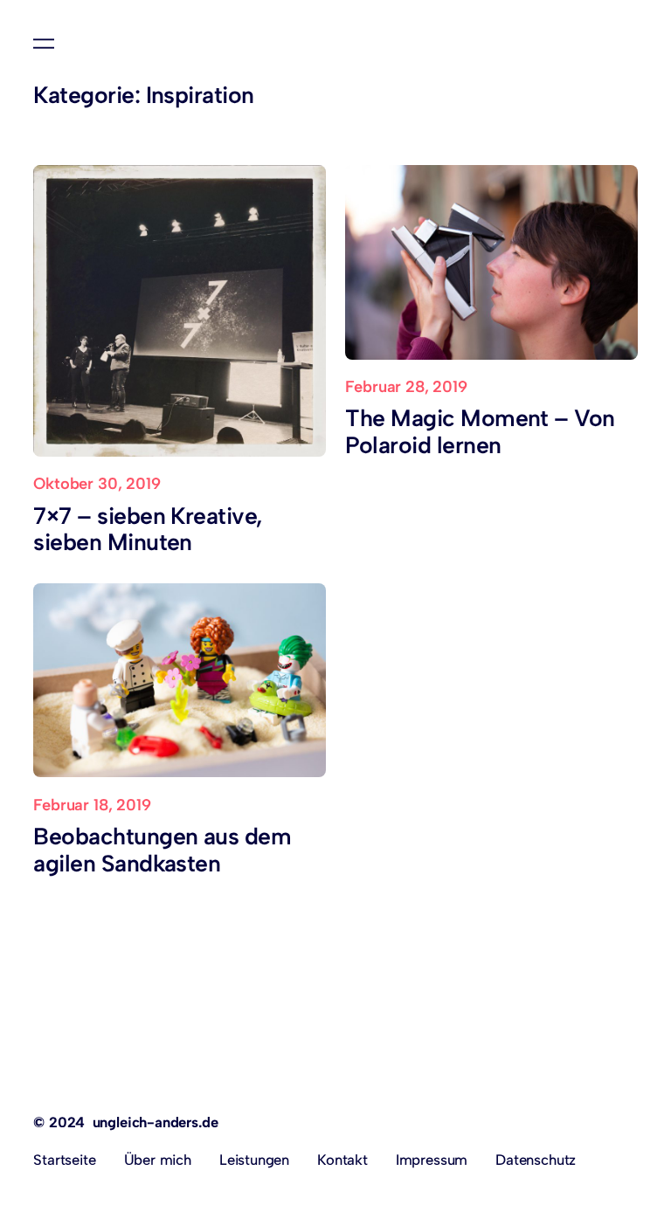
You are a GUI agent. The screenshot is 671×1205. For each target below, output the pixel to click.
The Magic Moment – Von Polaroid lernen (479, 431)
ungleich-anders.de (155, 1122)
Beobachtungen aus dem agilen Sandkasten (162, 850)
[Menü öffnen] (43, 43)
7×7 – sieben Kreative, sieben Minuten (147, 529)
